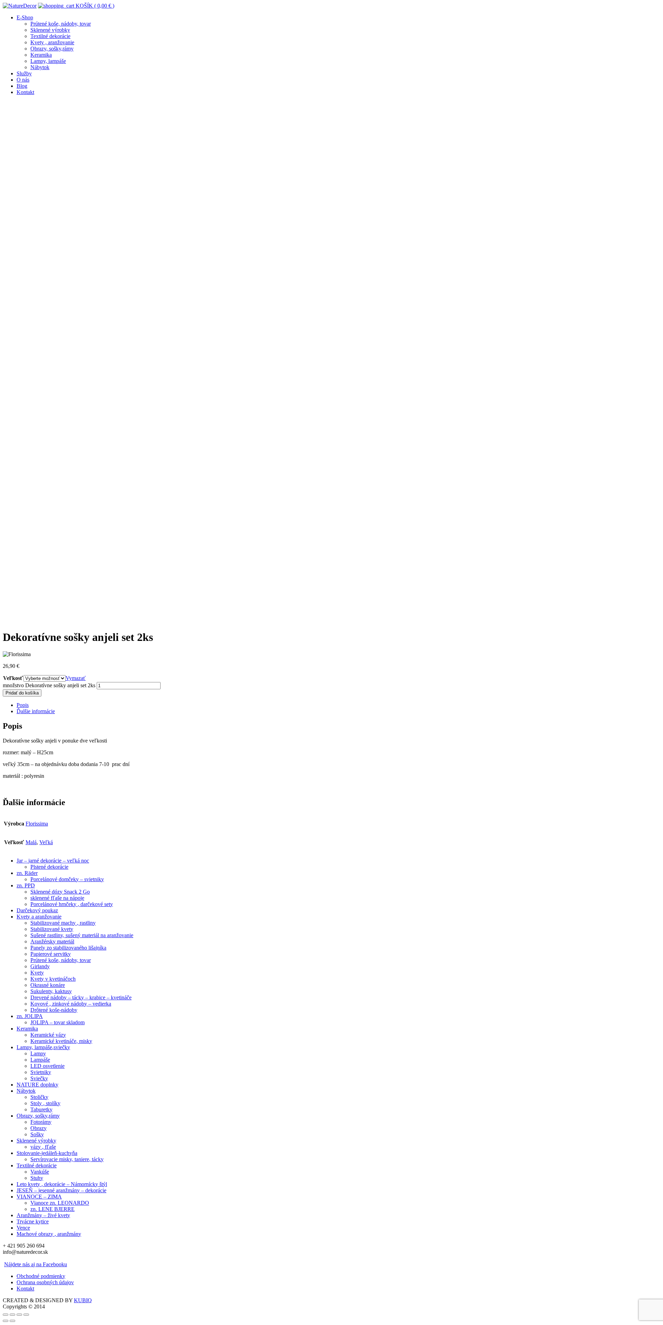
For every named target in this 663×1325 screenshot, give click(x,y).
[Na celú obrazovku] (19, 1315)
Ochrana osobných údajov (45, 1282)
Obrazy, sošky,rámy (52, 49)
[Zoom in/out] (26, 1315)
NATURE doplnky (37, 1085)
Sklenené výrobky (50, 30)
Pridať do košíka (22, 693)
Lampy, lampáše (48, 61)
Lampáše (40, 1060)
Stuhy (36, 1178)
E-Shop (25, 17)
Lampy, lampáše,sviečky (43, 1047)
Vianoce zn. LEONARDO (59, 1203)
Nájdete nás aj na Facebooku (35, 1264)
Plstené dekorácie (49, 867)
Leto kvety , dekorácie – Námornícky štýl (62, 1184)
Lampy (38, 1053)
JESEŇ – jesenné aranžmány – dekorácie (61, 1190)
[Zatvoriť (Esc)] (5, 1315)
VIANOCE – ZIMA (39, 1197)
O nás (23, 80)
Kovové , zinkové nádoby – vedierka (70, 1004)
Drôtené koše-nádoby (53, 1010)
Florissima (37, 824)
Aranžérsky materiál (52, 941)
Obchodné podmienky (41, 1276)
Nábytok (39, 67)
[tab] (338, 705)
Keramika (41, 55)
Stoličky (39, 1097)
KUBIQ (83, 1300)
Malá (31, 842)
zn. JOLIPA (30, 1016)
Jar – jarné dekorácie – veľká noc (53, 861)
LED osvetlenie (47, 1066)
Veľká (46, 842)
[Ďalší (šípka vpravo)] (12, 1321)
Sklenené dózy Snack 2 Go (60, 892)
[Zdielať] (12, 1315)
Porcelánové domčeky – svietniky (67, 879)
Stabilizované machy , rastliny (63, 923)
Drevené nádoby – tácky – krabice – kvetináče (81, 997)
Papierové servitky (50, 954)
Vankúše (39, 1172)
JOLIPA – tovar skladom (57, 1022)
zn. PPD (26, 885)
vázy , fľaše (43, 1147)
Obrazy (38, 1128)
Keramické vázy (48, 1035)
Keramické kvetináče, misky (61, 1041)
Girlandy (40, 966)
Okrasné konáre (47, 985)
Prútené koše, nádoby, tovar (60, 24)
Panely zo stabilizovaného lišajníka (68, 948)
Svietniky (40, 1072)
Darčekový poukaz (37, 910)
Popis (23, 705)
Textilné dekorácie (50, 36)
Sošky (37, 1134)
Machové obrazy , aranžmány (49, 1234)
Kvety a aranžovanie (39, 917)
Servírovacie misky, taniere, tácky (67, 1159)
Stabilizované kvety (51, 929)
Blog (22, 86)
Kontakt (25, 92)
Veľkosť (13, 678)
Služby (24, 73)
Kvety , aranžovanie (52, 42)
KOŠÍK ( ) (94, 6)
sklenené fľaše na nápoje (57, 898)
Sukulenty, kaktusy (51, 991)
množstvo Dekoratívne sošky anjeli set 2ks (49, 685)
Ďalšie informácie (36, 711)
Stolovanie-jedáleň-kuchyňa (47, 1153)
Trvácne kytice (33, 1221)
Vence (23, 1228)
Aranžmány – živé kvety (43, 1215)
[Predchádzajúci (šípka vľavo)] (5, 1321)
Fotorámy (40, 1122)
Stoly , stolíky (45, 1103)
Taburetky (41, 1109)
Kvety (37, 973)
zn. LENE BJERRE (52, 1209)
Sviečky (39, 1078)
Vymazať (76, 678)
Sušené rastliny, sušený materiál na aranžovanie (81, 935)
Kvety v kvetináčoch (53, 979)
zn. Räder (27, 873)
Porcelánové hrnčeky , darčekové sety (71, 904)
